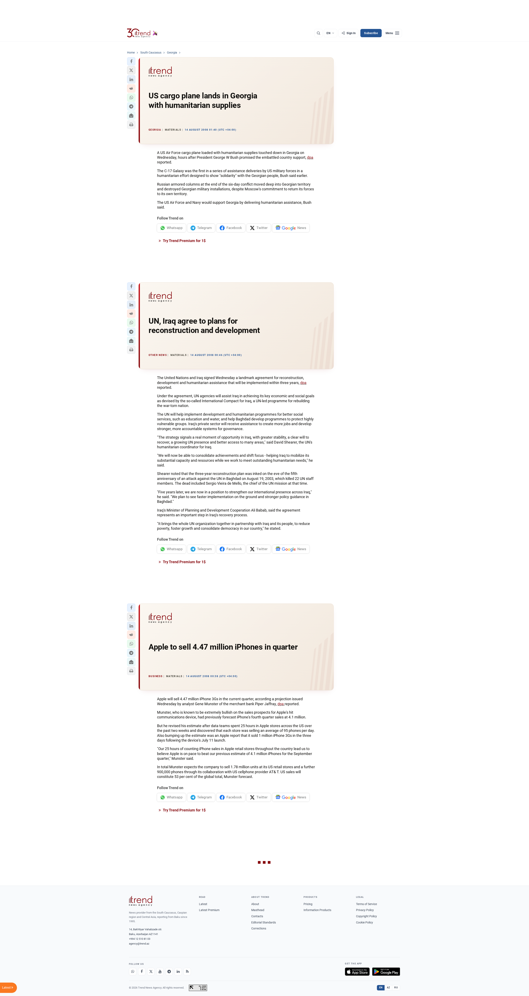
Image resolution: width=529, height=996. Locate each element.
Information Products (317, 910)
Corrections (258, 928)
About (255, 904)
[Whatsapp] (132, 971)
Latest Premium (209, 910)
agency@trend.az (139, 943)
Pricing (308, 904)
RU (396, 987)
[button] (131, 61)
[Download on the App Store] (357, 971)
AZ (388, 987)
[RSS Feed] (187, 971)
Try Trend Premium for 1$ (184, 241)
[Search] (318, 33)
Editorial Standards (263, 922)
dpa (310, 157)
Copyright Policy (366, 916)
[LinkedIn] (178, 971)
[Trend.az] (142, 33)
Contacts (257, 916)
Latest (203, 904)
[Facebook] (141, 971)
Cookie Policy (364, 922)
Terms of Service (366, 904)
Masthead (257, 910)
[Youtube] (160, 971)
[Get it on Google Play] (386, 971)
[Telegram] (169, 971)
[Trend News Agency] (140, 901)
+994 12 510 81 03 (139, 938)
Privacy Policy (365, 910)
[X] (151, 971)
